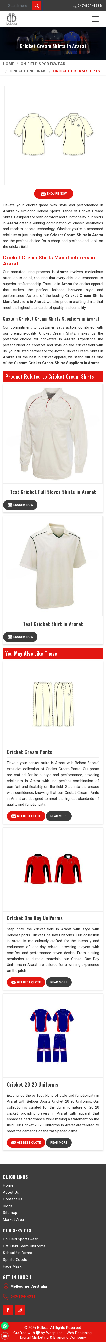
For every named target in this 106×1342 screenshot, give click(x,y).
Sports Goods (15, 1259)
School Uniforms (17, 1253)
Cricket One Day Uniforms (35, 918)
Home (8, 64)
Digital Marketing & (36, 1337)
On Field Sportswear (43, 64)
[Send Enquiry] (5, 1336)
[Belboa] (12, 19)
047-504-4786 (89, 6)
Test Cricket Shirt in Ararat (53, 624)
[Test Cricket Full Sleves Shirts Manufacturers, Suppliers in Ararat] (53, 434)
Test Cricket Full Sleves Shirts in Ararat (53, 492)
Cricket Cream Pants (29, 752)
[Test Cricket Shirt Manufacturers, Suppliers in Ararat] (53, 566)
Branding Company (69, 1337)
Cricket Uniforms (28, 71)
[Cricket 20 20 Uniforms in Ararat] (53, 1036)
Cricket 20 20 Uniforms (32, 1084)
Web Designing (79, 1333)
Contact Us (12, 1199)
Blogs (8, 1206)
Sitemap (10, 1212)
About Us (11, 1192)
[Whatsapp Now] (5, 1326)
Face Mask (12, 1266)
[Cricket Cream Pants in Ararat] (53, 703)
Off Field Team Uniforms (24, 1246)
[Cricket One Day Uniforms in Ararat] (53, 870)
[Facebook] (8, 1310)
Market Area (13, 1219)
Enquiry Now (23, 505)
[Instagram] (20, 1310)
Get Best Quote (29, 816)
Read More (58, 816)
